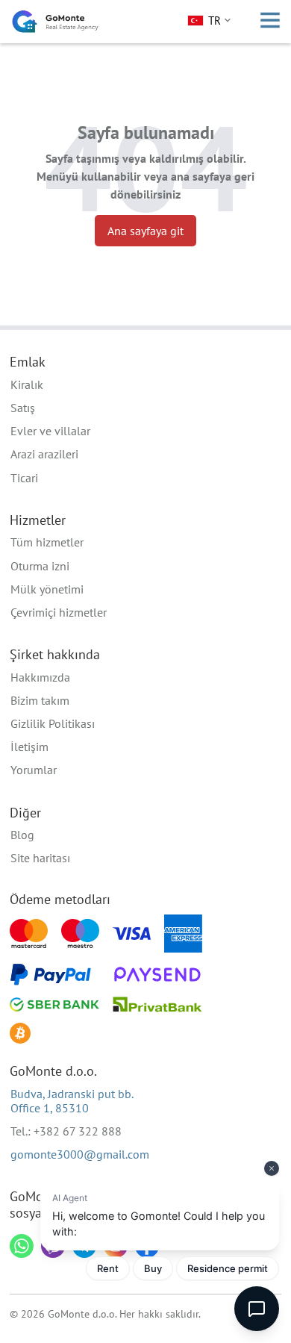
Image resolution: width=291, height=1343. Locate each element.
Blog (22, 834)
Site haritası (40, 857)
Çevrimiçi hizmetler (58, 612)
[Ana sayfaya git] (55, 22)
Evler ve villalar (50, 430)
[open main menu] (270, 21)
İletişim (29, 746)
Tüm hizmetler (47, 542)
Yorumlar (33, 769)
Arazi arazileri (44, 453)
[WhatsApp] (22, 1246)
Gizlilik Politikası (52, 723)
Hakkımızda (40, 677)
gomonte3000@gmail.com (79, 1154)
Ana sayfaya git (145, 230)
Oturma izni (39, 565)
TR (214, 20)
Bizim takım (39, 700)
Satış (22, 407)
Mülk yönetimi (47, 589)
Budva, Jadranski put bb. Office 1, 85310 (72, 1100)
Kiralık (26, 384)
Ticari (24, 477)
